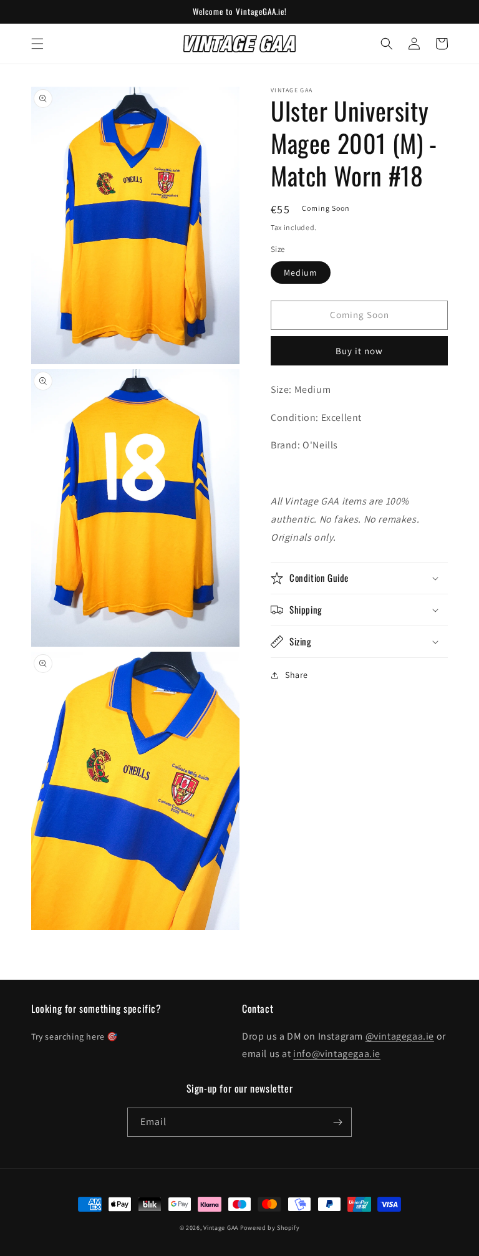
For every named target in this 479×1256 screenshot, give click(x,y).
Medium (300, 272)
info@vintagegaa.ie (336, 1053)
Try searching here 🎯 (74, 1036)
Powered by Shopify (270, 1228)
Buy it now (359, 351)
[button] (37, 43)
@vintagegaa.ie (399, 1036)
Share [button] (296, 674)
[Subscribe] (337, 1122)
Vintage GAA (220, 1228)
